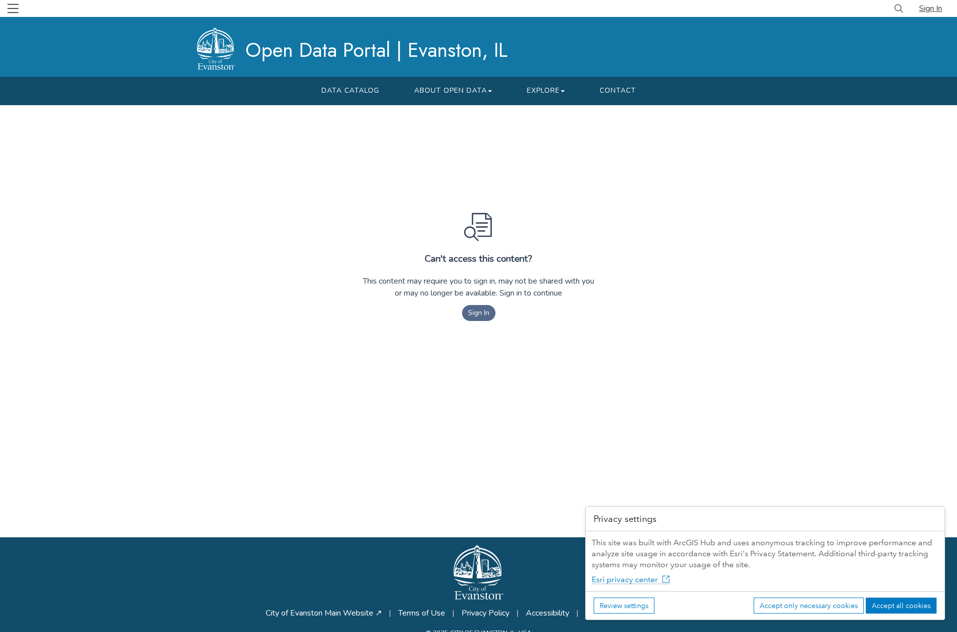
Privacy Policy (485, 613)
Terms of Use (421, 613)
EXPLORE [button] (543, 90)
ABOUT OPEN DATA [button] (450, 90)
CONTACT (618, 90)
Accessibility (547, 613)
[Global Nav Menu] (12, 8)
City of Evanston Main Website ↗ (324, 613)
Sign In (930, 8)
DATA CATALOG (350, 90)
